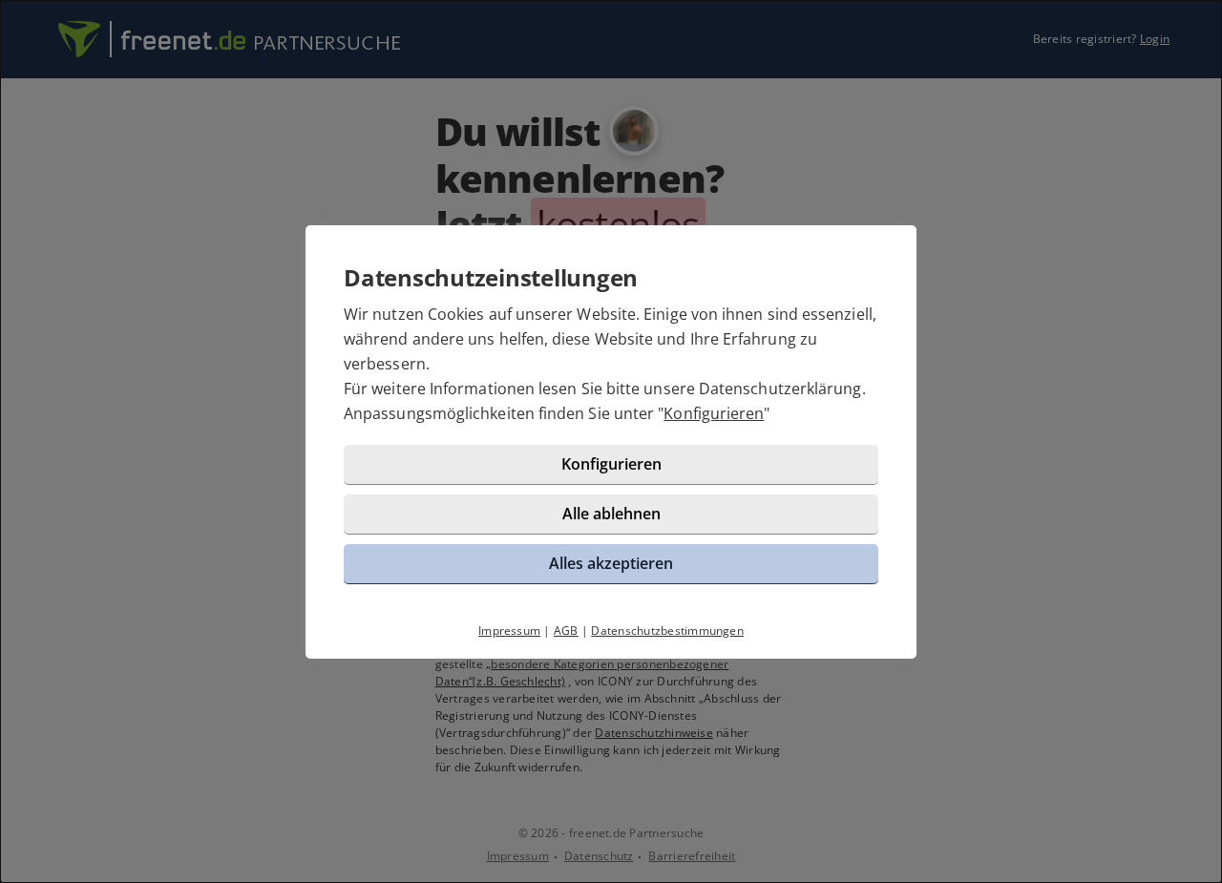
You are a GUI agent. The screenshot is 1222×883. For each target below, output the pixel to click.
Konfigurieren (714, 413)
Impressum (509, 630)
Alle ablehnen (611, 513)
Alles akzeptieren (611, 563)
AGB (566, 630)
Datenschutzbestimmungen (667, 630)
